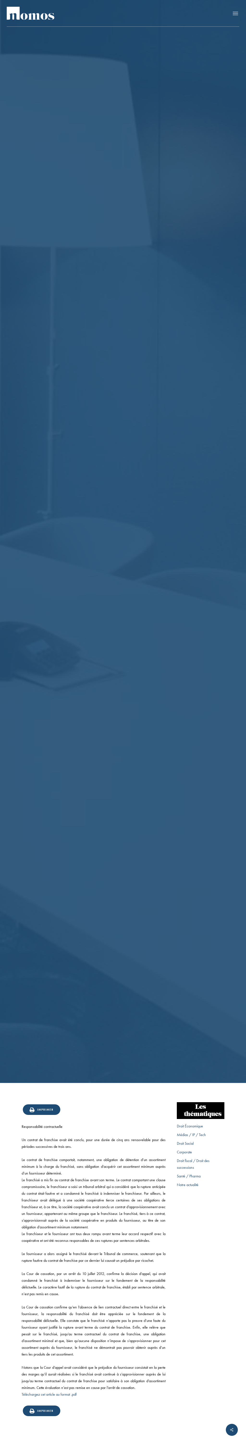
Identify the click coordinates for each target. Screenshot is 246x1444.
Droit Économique (190, 1126)
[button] (235, 13)
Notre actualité (187, 1184)
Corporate (184, 1152)
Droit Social (185, 1143)
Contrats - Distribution (123, 586)
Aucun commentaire (148, 622)
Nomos (85, 622)
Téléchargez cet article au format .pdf (49, 1394)
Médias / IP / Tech (191, 1134)
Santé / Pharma (189, 1176)
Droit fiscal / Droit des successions (193, 1164)
